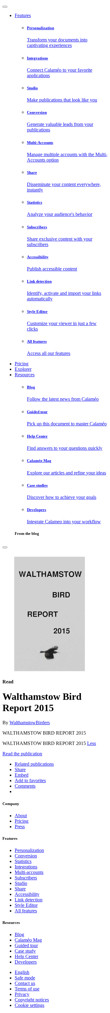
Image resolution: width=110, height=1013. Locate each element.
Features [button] (23, 15)
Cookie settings (29, 1005)
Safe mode (25, 977)
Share (20, 888)
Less (91, 743)
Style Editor (26, 905)
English (22, 972)
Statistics (23, 861)
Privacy (22, 994)
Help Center (26, 956)
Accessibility (27, 894)
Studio (21, 883)
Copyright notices (32, 999)
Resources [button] (25, 374)
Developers (26, 962)
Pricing (21, 363)
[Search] (4, 547)
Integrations (26, 866)
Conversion (26, 855)
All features (26, 910)
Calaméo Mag (28, 940)
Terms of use (27, 988)
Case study (25, 951)
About (21, 815)
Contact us (25, 983)
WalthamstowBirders (29, 722)
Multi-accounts (29, 872)
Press (20, 826)
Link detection (28, 899)
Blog (19, 934)
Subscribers (26, 877)
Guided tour (26, 945)
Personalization (29, 850)
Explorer (23, 369)
